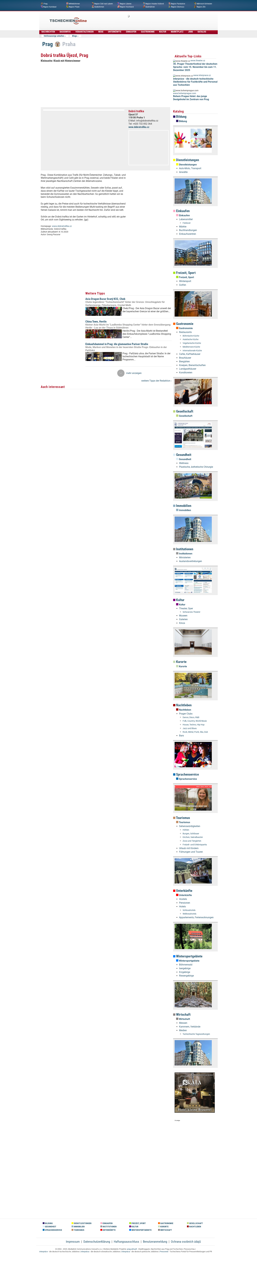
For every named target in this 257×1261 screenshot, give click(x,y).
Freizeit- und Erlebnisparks (195, 844)
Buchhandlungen (188, 230)
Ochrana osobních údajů (186, 1241)
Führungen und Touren (191, 851)
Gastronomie (148, 31)
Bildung (181, 117)
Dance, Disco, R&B (191, 717)
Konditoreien (185, 372)
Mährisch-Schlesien (204, 4)
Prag (45, 4)
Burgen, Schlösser (191, 833)
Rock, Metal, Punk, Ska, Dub (195, 732)
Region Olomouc (177, 7)
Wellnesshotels (189, 914)
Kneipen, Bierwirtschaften (192, 365)
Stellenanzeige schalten (54, 36)
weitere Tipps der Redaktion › (156, 380)
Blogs (74, 36)
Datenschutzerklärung (96, 1241)
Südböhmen (99, 7)
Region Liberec (125, 4)
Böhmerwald (185, 964)
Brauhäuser (185, 357)
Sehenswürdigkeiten (189, 826)
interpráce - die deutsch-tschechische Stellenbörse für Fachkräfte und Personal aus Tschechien (195, 81)
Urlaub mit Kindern (189, 848)
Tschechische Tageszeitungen (196, 1034)
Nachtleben (183, 705)
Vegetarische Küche (192, 343)
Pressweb (164, 1251)
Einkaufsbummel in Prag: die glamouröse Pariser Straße (116, 344)
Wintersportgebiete (188, 956)
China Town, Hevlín (95, 321)
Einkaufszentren (187, 233)
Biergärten (184, 361)
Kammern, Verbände (189, 1026)
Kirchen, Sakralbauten (193, 837)
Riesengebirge (186, 975)
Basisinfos (65, 31)
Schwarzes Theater (191, 612)
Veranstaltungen (84, 31)
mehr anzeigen (134, 373)
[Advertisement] (136, 18)
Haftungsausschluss (126, 1241)
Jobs (190, 31)
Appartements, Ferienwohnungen (196, 917)
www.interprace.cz (202, 75)
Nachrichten (48, 31)
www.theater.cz (198, 60)
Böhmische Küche (191, 336)
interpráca (85, 1251)
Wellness (183, 463)
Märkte (182, 226)
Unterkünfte (114, 31)
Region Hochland (127, 7)
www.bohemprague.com (184, 93)
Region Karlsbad (49, 7)
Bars (181, 735)
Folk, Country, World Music (195, 721)
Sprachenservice (187, 774)
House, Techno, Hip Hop (193, 724)
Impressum (73, 1241)
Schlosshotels (189, 910)
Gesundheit (183, 455)
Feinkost (187, 223)
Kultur (162, 31)
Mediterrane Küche (191, 347)
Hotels (182, 906)
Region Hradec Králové (154, 4)
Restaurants (185, 332)
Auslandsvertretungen (190, 561)
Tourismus (182, 818)
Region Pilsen (74, 7)
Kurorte (181, 662)
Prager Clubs (185, 713)
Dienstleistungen (187, 160)
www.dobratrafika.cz (138, 126)
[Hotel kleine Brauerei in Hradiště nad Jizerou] (195, 1111)
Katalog (202, 31)
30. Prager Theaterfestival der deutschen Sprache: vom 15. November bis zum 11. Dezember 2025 (195, 67)
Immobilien (183, 506)
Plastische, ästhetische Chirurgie (196, 466)
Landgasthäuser (187, 368)
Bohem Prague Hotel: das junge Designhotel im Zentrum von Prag (191, 98)
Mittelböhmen (74, 4)
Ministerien (185, 557)
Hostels (183, 899)
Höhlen (186, 830)
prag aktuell (132, 1249)
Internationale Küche (192, 350)
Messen (183, 1022)
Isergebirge (185, 968)
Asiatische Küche (190, 339)
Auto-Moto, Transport (190, 168)
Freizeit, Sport (185, 273)
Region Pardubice (178, 4)
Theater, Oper (186, 608)
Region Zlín (201, 7)
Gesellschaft (184, 411)
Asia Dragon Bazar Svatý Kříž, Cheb (105, 299)
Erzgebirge (184, 972)
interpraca (126, 1251)
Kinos (182, 623)
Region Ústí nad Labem (103, 4)
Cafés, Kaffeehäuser (189, 354)
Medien (183, 1030)
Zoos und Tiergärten (192, 841)
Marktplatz (177, 31)
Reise (100, 31)
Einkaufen (131, 31)
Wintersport (185, 281)
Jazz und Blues (190, 728)
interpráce (43, 1251)
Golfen (182, 284)
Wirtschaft (183, 1015)
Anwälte (183, 172)
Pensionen (184, 902)
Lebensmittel (186, 219)
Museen (183, 615)
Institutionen (184, 549)
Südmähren (150, 7)
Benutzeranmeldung (155, 1241)
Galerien (183, 619)
